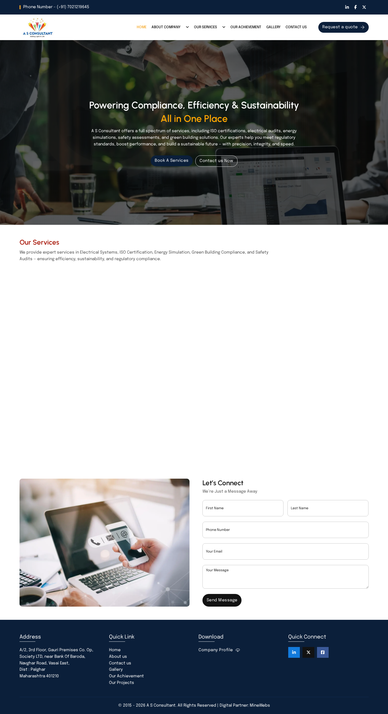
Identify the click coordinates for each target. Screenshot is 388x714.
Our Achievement (245, 27)
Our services (205, 27)
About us (118, 657)
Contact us (296, 27)
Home (141, 27)
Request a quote (340, 27)
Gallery (273, 27)
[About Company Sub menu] (187, 27)
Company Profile (215, 650)
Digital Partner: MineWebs (245, 705)
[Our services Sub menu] (223, 27)
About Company (166, 27)
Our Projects (121, 683)
